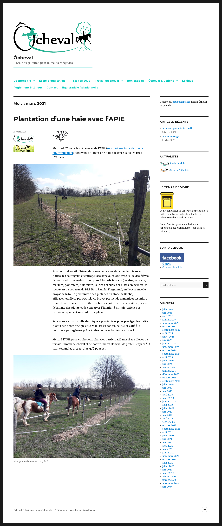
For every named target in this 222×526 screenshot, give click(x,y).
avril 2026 (167, 316)
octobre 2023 (169, 377)
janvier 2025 (169, 343)
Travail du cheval (107, 80)
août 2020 (167, 463)
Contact (52, 87)
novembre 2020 (170, 456)
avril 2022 (167, 418)
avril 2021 (167, 446)
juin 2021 (167, 439)
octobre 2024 (169, 350)
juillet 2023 (168, 384)
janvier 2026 (169, 319)
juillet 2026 (168, 309)
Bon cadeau (135, 80)
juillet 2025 (168, 336)
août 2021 (167, 432)
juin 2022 (167, 411)
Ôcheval (23, 57)
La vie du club (177, 163)
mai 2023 (167, 391)
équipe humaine (181, 101)
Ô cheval (166, 264)
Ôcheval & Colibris (161, 80)
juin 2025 (167, 340)
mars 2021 (168, 449)
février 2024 (169, 367)
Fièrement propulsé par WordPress (76, 510)
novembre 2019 (170, 483)
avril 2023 (167, 394)
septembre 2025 (171, 330)
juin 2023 (167, 388)
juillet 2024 (168, 360)
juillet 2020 (168, 466)
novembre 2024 (170, 347)
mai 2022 (167, 415)
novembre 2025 (170, 323)
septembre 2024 (171, 353)
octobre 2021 (169, 425)
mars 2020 (168, 473)
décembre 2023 (170, 374)
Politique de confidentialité (39, 510)
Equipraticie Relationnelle (80, 87)
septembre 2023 (171, 381)
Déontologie (22, 80)
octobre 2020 (169, 459)
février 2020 (169, 476)
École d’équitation (52, 80)
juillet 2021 (168, 435)
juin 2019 (167, 486)
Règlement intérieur (27, 87)
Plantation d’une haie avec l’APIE (69, 119)
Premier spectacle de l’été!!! (177, 128)
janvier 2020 (169, 480)
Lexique (187, 80)
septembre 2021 (171, 428)
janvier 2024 (169, 370)
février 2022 (169, 422)
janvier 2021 (168, 452)
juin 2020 (167, 469)
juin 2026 (167, 313)
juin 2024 (167, 364)
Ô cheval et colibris (172, 267)
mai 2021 (167, 442)
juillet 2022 (168, 408)
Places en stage (170, 136)
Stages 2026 (81, 80)
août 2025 (167, 333)
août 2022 (167, 405)
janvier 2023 (169, 401)
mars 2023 (168, 398)
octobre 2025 (169, 326)
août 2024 (167, 357)
